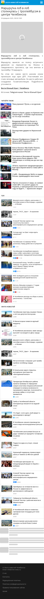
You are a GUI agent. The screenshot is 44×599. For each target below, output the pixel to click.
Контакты (6, 577)
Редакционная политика (12, 580)
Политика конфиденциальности (14, 584)
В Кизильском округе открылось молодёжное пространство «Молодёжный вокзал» (24, 372)
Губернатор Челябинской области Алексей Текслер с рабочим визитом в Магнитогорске (27, 500)
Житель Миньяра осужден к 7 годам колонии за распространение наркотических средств (26, 287)
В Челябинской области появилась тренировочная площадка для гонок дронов (26, 512)
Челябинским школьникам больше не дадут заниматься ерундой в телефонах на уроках (27, 434)
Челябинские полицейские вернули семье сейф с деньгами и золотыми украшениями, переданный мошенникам (27, 253)
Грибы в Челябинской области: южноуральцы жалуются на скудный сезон (26, 404)
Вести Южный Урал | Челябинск (15, 88)
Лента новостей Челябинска (13, 595)
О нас (5, 573)
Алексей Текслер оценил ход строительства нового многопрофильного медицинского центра (28, 223)
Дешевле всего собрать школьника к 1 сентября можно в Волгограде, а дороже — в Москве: (27, 202)
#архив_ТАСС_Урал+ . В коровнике (26, 211)
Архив (5, 591)
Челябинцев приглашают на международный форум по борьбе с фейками (26, 464)
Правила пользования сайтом (14, 588)
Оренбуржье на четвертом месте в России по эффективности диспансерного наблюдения (25, 489)
